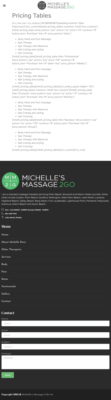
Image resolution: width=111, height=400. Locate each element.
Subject (5, 342)
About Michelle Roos (13, 242)
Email (4, 330)
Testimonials (8, 286)
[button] (4, 5)
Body (4, 264)
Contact (6, 301)
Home (4, 235)
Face (4, 271)
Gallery (5, 294)
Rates (4, 279)
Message (6, 353)
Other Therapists (11, 249)
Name (4, 319)
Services (6, 257)
